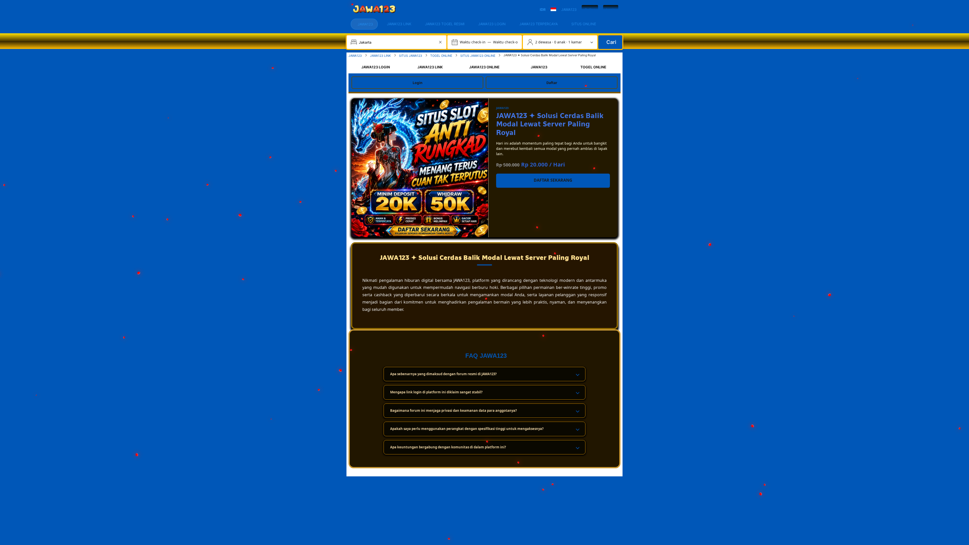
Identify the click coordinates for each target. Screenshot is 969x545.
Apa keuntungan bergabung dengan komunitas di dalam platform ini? (448, 447)
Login (610, 9)
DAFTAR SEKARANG (553, 180)
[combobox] (397, 42)
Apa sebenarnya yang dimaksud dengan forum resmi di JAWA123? (443, 374)
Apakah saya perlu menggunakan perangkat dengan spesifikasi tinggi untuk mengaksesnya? (467, 428)
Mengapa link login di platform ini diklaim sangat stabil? (436, 392)
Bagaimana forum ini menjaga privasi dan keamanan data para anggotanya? (453, 410)
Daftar (590, 9)
